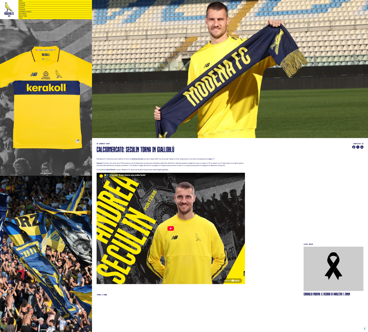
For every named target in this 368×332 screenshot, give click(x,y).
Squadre (22, 3)
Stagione (22, 5)
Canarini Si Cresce (25, 12)
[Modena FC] (9, 9)
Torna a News (102, 295)
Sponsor (22, 9)
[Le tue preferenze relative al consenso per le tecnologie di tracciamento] (364, 328)
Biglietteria (23, 16)
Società (21, 7)
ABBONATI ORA (46, 329)
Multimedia (22, 14)
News (21, 1)
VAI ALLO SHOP (46, 173)
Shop (21, 18)
